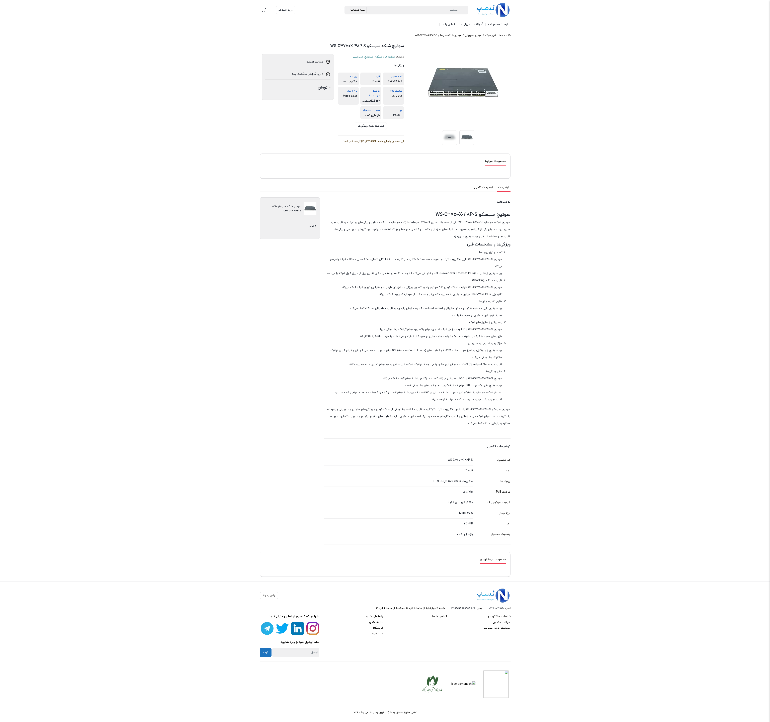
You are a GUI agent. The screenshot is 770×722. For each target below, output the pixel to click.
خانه (508, 35)
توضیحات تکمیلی (483, 187)
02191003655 (496, 608)
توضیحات (503, 187)
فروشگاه (378, 628)
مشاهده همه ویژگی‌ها (371, 126)
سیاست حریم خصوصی (497, 628)
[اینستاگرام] (312, 628)
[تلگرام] (267, 628)
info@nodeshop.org (463, 608)
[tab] (504, 187)
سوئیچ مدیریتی (473, 35)
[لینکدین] (297, 628)
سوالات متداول (501, 622)
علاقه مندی (376, 622)
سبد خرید (377, 633)
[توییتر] (282, 628)
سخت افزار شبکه (494, 35)
